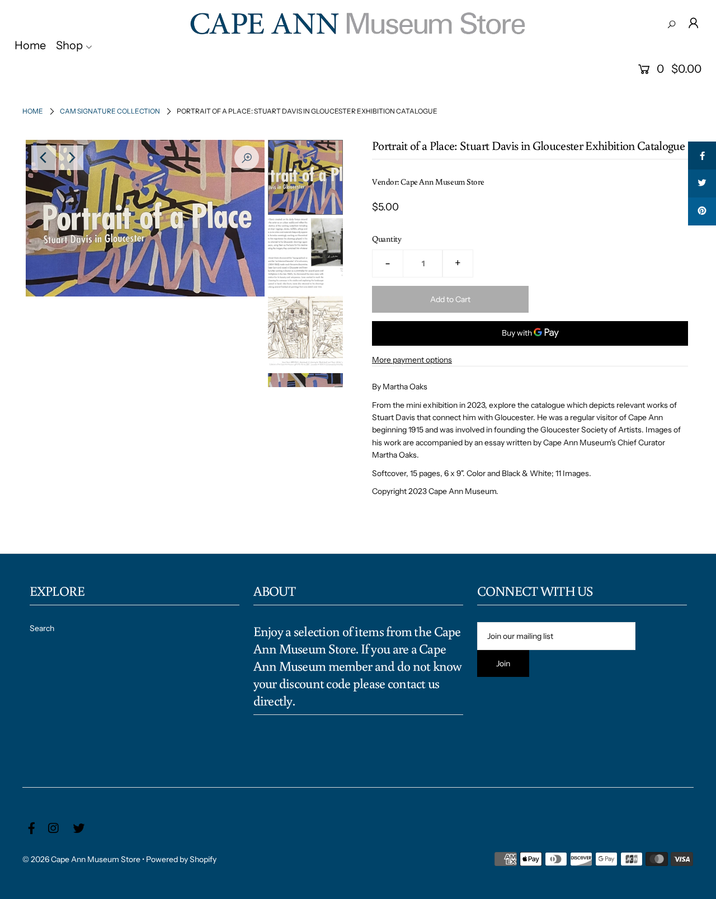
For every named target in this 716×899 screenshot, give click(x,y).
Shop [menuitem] (69, 45)
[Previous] (43, 157)
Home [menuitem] (30, 45)
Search (42, 628)
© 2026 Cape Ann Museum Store (81, 859)
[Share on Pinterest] (702, 211)
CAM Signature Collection (110, 111)
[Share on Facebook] (702, 156)
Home (32, 111)
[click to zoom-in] (246, 157)
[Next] (71, 157)
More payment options (412, 360)
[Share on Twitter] (702, 183)
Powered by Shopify (181, 859)
